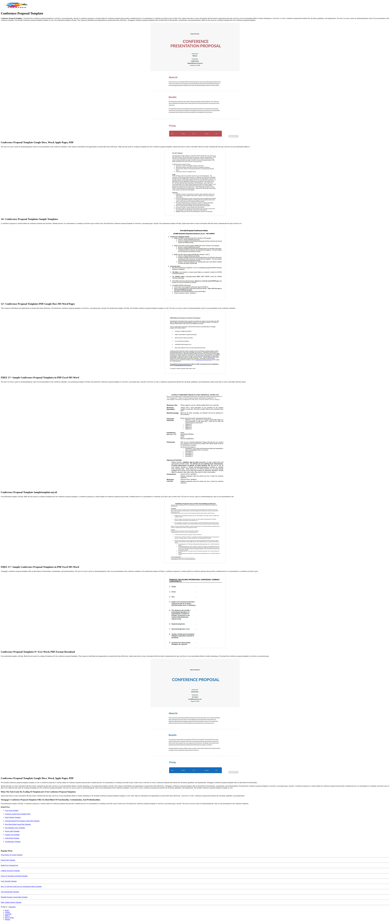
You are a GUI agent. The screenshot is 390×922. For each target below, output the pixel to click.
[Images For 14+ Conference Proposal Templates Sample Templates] (195, 182)
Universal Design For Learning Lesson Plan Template (22, 821)
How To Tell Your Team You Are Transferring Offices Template (21, 886)
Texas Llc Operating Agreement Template (14, 876)
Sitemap (7, 919)
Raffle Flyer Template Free (9, 865)
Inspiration (12, 907)
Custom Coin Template (12, 835)
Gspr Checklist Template (9, 881)
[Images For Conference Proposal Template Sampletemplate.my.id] (195, 436)
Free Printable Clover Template (15, 828)
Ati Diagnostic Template (13, 841)
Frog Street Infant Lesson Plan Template (18, 824)
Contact (7, 912)
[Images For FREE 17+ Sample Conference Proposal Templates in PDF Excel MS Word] (195, 342)
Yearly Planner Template (13, 817)
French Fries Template (8, 860)
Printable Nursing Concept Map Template (14, 897)
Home (7, 910)
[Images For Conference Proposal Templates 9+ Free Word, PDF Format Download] (195, 611)
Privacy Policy (9, 917)
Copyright (8, 914)
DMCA (7, 916)
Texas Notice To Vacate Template (11, 855)
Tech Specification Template (10, 892)
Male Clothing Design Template (11, 902)
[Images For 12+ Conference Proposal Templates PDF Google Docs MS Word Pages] (195, 263)
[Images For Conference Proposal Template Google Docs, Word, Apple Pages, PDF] (195, 81)
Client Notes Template (12, 838)
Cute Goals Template (11, 810)
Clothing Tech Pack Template (10, 870)
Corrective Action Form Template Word (17, 814)
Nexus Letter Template (12, 831)
